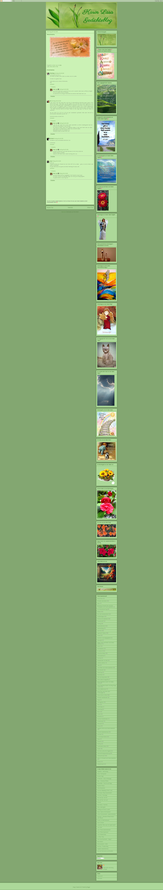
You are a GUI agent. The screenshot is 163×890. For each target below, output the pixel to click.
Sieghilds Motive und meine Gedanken (106, 728)
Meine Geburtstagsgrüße (103, 679)
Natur (98, 712)
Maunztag (99, 672)
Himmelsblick (100, 648)
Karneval (99, 658)
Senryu (98, 726)
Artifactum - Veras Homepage (104, 779)
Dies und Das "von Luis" (102, 800)
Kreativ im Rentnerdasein (103, 820)
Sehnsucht (99, 724)
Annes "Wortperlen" (101, 774)
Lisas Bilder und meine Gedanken (105, 667)
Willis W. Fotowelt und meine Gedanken (106, 758)
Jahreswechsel (100, 656)
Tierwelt (99, 741)
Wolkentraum (100, 764)
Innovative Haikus (101, 653)
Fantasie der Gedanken (102, 619)
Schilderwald (100, 721)
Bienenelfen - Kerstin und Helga (104, 783)
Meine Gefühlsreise (101, 689)
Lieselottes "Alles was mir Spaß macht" (106, 825)
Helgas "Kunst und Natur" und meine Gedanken (105, 643)
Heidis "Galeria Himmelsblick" (104, 812)
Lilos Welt (99, 827)
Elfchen (99, 612)
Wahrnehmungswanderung (103, 753)
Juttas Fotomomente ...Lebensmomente (106, 814)
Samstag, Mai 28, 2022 (59, 73)
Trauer (98, 749)
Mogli (98, 700)
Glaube (98, 635)
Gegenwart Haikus (101, 633)
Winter (99, 762)
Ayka (51, 161)
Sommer (99, 734)
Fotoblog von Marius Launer (103, 809)
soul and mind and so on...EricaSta (105, 851)
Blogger (88, 887)
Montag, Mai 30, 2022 (56, 161)
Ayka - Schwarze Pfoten (102, 781)
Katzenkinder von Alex (102, 660)
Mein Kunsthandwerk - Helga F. (104, 839)
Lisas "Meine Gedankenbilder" (104, 830)
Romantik (99, 716)
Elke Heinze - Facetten (102, 805)
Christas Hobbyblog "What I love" (104, 790)
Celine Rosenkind (101, 788)
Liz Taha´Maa (100, 837)
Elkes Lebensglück (101, 807)
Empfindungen (100, 616)
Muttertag (99, 709)
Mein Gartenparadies (102, 677)
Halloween (99, 640)
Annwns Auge (100, 776)
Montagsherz (100, 702)
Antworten (52, 84)
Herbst (98, 646)
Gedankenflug (100, 628)
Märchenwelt (100, 670)
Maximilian (99, 675)
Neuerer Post (50, 207)
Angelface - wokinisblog (102, 771)
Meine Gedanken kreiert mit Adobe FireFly (105, 682)
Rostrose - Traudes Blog (102, 846)
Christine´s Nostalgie (102, 795)
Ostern (98, 714)
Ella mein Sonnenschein (102, 614)
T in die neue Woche (101, 737)
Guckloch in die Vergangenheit (104, 638)
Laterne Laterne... (101, 663)
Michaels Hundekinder (102, 697)
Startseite (70, 207)
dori (50, 101)
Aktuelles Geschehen (102, 601)
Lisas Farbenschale (101, 834)
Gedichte (99, 631)
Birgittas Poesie (100, 786)
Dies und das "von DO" (102, 797)
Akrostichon (100, 598)
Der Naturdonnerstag (102, 609)
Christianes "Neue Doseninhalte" (104, 793)
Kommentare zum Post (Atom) (72, 212)
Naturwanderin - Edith (102, 844)
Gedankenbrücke (101, 626)
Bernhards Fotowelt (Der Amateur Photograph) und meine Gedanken (105, 606)
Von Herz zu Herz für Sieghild (104, 751)
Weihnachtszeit (101, 756)
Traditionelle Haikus (101, 746)
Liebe (98, 665)
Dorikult (99, 802)
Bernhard (52, 138)
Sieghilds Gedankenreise (102, 849)
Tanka (98, 739)
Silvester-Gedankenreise (102, 732)
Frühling (99, 623)
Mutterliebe (100, 707)
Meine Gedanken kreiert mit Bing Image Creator (106, 686)
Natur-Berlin (100, 842)
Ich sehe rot (100, 651)
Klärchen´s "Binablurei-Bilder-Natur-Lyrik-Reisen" (105, 817)
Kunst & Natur (100, 822)
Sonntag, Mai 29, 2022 (63, 149)
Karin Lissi (55, 89)
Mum (98, 704)
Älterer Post (90, 207)
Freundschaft (100, 621)
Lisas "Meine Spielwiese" (102, 832)
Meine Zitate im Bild (54, 66)
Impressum (100, 876)
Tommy (99, 744)
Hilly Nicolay (52, 73)
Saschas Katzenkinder (102, 719)
